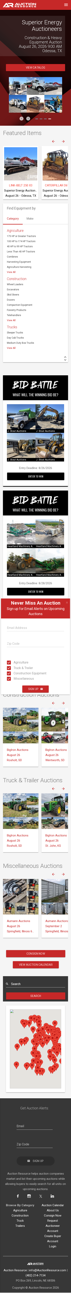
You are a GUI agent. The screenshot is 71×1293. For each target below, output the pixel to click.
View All (11, 272)
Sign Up (33, 689)
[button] (21, 119)
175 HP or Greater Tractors (21, 236)
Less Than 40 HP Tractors (21, 251)
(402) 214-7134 (35, 1275)
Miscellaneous (15, 678)
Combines (12, 256)
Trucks (12, 327)
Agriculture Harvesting (19, 267)
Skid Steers (13, 294)
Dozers (11, 299)
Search (35, 996)
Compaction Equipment (19, 305)
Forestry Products (16, 310)
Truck (20, 1220)
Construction (16, 279)
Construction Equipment (15, 673)
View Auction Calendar (36, 964)
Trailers (20, 1226)
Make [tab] (30, 218)
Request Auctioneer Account (53, 1226)
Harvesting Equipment (19, 261)
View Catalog (35, 67)
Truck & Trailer (15, 668)
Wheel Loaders (15, 284)
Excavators (13, 289)
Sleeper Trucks (15, 332)
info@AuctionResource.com (47, 1270)
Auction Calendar (53, 1205)
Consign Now (35, 953)
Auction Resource (15, 1270)
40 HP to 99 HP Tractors (20, 246)
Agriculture (15, 662)
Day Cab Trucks (15, 337)
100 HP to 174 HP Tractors (21, 241)
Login (52, 1246)
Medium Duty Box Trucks (20, 343)
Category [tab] (13, 218)
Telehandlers (14, 315)
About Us (53, 1210)
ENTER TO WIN (35, 476)
